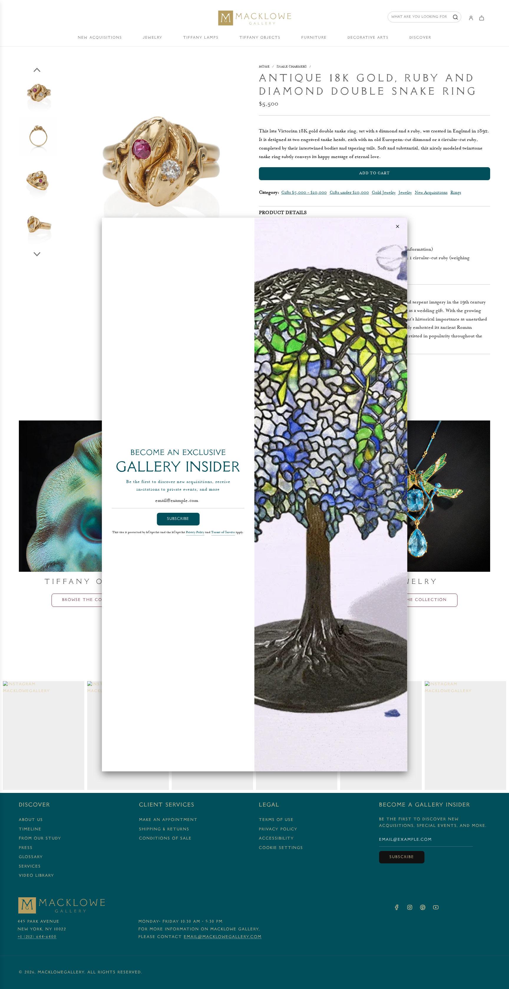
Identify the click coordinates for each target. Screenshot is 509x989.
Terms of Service (223, 532)
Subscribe (178, 519)
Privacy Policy (195, 532)
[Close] (397, 226)
